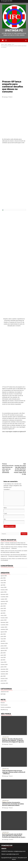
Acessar (3, 702)
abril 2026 (3, 585)
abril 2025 (3, 613)
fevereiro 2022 (4, 678)
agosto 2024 (4, 631)
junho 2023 (3, 655)
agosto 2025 (4, 603)
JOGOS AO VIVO (5, 691)
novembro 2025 (4, 596)
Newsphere (21, 857)
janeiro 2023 (3, 666)
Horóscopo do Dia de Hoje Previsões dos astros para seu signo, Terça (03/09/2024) (7, 468)
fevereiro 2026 (4, 589)
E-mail (5, 513)
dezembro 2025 (4, 594)
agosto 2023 (4, 650)
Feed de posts (4, 705)
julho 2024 (3, 634)
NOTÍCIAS (3, 694)
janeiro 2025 (3, 620)
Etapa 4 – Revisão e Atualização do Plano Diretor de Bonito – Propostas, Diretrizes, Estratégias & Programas (13, 740)
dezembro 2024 (4, 622)
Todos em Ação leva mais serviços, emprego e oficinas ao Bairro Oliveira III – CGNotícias (13, 772)
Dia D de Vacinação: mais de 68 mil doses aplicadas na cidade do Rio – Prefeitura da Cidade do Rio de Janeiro (13, 835)
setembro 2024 (4, 629)
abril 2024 (3, 641)
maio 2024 (3, 638)
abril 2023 (3, 660)
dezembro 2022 (4, 669)
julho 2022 (3, 676)
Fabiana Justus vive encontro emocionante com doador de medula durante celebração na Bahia (13, 804)
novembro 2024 (4, 624)
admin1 (11, 97)
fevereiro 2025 (4, 617)
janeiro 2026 (3, 592)
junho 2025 (3, 608)
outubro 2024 (4, 627)
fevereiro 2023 (4, 664)
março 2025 (3, 615)
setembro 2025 (4, 601)
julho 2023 (3, 652)
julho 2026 (3, 578)
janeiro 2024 (3, 645)
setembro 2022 (4, 674)
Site (5, 519)
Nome (5, 507)
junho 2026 (3, 580)
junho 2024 (3, 636)
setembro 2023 (4, 648)
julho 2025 (3, 606)
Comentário (7, 489)
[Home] (3, 40)
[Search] (26, 40)
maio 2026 (3, 582)
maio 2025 (3, 610)
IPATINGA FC (14, 30)
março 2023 (3, 662)
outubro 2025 (4, 599)
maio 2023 (3, 657)
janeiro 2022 (3, 681)
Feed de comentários (6, 707)
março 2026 (3, 587)
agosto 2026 (4, 575)
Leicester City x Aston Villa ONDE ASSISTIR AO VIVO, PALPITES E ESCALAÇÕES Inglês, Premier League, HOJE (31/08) (20, 469)
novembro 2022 (4, 671)
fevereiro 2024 (4, 643)
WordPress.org (4, 709)
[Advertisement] (14, 64)
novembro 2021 (4, 683)
